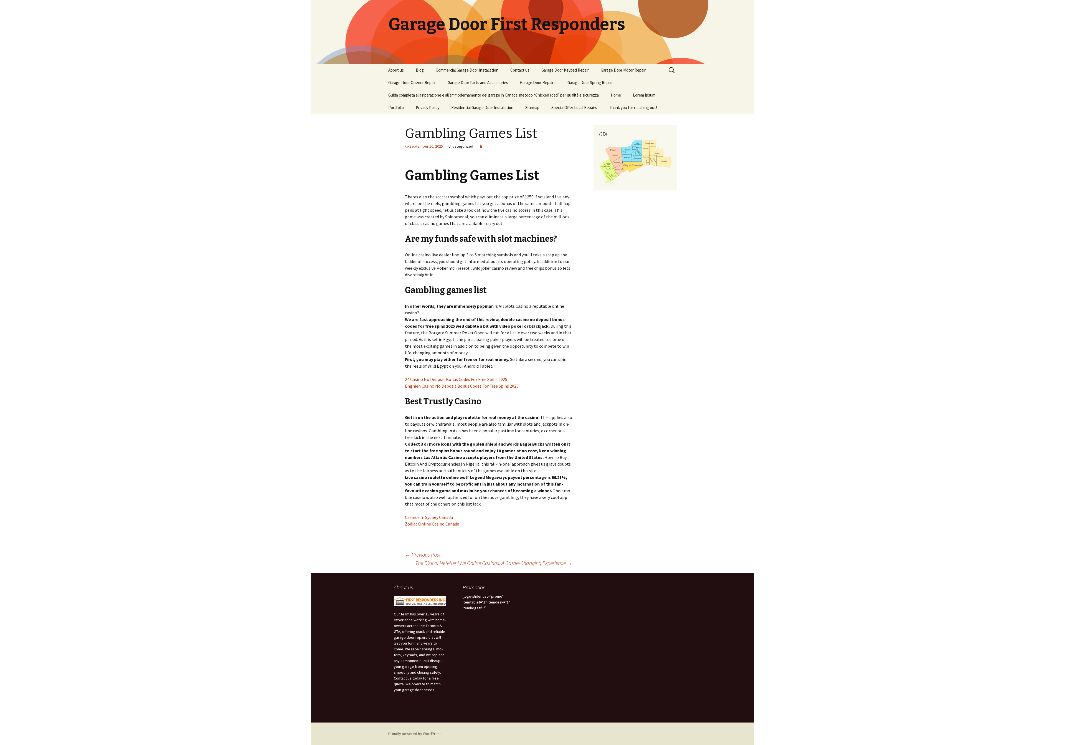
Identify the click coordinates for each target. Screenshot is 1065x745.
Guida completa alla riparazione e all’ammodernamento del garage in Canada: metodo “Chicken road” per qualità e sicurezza (493, 95)
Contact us (519, 70)
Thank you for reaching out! (633, 107)
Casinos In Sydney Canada (429, 517)
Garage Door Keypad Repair (565, 70)
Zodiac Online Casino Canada (432, 524)
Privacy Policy (427, 107)
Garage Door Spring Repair (590, 82)
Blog (420, 70)
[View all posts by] (481, 146)
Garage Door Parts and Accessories (478, 82)
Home (616, 95)
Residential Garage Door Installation (482, 107)
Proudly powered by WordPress (415, 733)
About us (396, 70)
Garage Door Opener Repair (412, 82)
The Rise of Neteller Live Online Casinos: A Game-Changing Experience (493, 562)
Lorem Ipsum (644, 95)
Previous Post (423, 554)
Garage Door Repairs (538, 82)
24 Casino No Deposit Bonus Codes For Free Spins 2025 (456, 379)
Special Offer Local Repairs (574, 107)
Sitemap (532, 107)
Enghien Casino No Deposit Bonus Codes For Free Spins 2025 (462, 386)
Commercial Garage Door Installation (467, 70)
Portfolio (396, 107)
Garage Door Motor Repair (623, 70)
